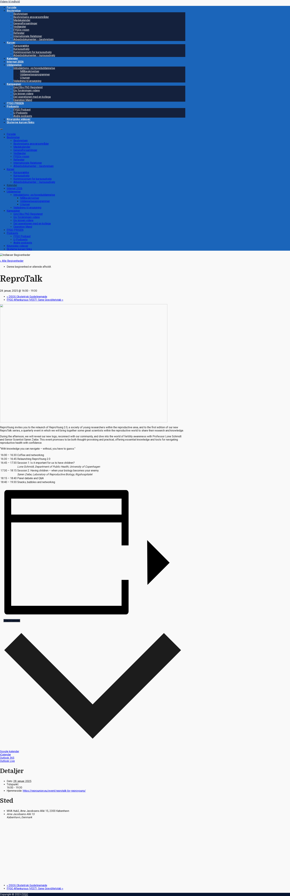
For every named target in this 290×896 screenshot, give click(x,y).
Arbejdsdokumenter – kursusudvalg (34, 55)
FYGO (24, 894)
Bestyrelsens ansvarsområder (31, 17)
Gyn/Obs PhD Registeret (28, 87)
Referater (19, 33)
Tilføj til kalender (12, 620)
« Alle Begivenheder (11, 260)
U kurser (25, 77)
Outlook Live (7, 761)
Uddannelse (14, 65)
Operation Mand (22, 100)
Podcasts (13, 106)
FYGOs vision (21, 29)
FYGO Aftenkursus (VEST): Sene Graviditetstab (35, 299)
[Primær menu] (1, 129)
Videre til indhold (10, 1)
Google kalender (9, 751)
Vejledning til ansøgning (27, 80)
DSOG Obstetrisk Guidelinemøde (27, 296)
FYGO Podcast (22, 109)
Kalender (12, 58)
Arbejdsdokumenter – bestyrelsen (33, 39)
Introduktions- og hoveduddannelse (34, 68)
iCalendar (5, 754)
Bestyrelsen (20, 13)
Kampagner (14, 84)
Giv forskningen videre (26, 90)
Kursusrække (21, 45)
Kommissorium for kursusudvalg (32, 52)
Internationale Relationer (27, 36)
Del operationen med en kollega (32, 96)
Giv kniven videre (23, 93)
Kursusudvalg (21, 49)
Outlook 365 (7, 757)
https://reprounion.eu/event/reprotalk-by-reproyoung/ (54, 790)
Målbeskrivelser (29, 71)
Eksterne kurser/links (20, 122)
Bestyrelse (14, 10)
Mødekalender (21, 20)
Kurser (11, 42)
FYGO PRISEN (15, 103)
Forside (11, 7)
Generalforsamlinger (25, 23)
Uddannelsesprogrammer (35, 74)
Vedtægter (19, 26)
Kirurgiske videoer (19, 119)
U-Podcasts (20, 112)
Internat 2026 (15, 61)
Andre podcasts (22, 116)
